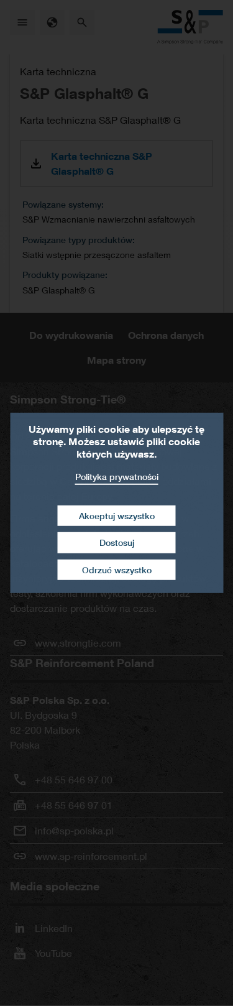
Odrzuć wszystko (117, 570)
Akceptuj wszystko (117, 515)
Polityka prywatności (116, 476)
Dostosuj (116, 542)
